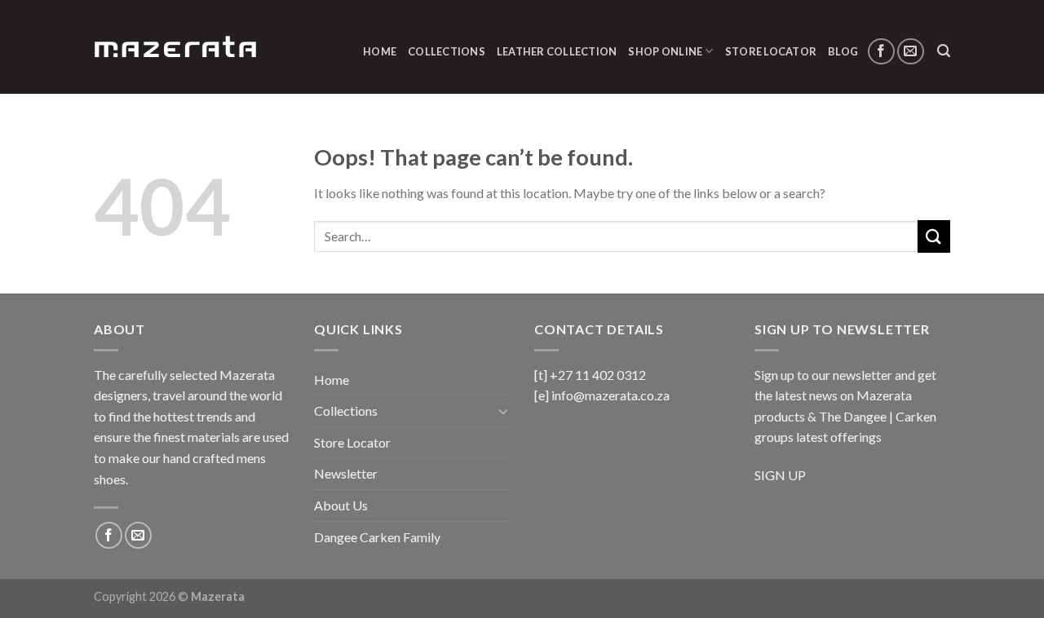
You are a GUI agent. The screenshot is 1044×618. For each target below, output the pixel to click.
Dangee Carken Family (377, 537)
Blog (843, 51)
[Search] (943, 51)
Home (379, 51)
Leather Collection (557, 51)
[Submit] (934, 236)
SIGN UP (780, 475)
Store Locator (770, 51)
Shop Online (665, 51)
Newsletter (346, 473)
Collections (446, 51)
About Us (341, 505)
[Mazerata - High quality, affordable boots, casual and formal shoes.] (175, 47)
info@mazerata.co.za (610, 395)
